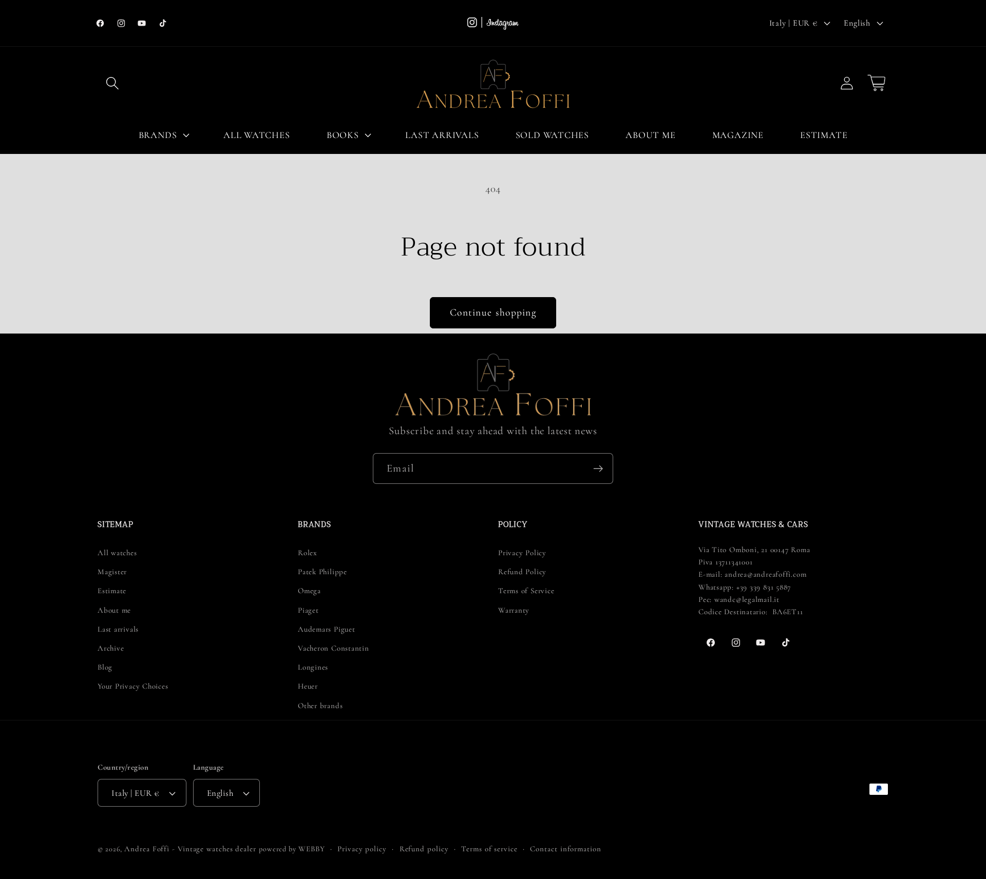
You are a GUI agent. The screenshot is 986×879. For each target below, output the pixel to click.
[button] (112, 82)
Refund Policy (522, 571)
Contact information (565, 848)
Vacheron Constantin (333, 648)
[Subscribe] (598, 468)
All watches (117, 552)
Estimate (112, 590)
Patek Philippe (322, 571)
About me (114, 610)
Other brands (320, 705)
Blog (105, 667)
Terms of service (489, 848)
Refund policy (424, 848)
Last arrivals (118, 629)
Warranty (513, 610)
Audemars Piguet (326, 629)
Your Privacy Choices (133, 686)
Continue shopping (493, 312)
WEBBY (311, 848)
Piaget (308, 610)
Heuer (308, 686)
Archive (111, 648)
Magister (112, 571)
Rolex (307, 552)
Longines (313, 667)
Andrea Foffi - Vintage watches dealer (190, 848)
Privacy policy (362, 848)
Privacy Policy (522, 552)
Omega (309, 590)
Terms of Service (526, 590)
